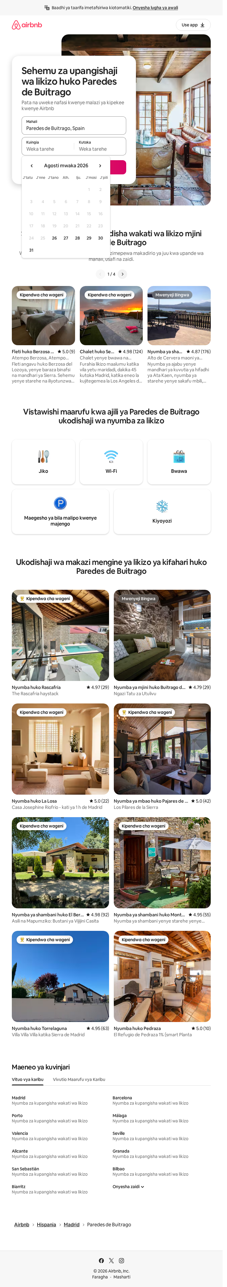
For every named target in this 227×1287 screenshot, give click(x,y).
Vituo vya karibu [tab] (27, 1079)
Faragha (100, 1277)
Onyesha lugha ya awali (155, 7)
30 (100, 238)
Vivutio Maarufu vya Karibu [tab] (79, 1079)
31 (31, 250)
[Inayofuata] (122, 274)
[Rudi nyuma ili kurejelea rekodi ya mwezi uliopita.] (32, 166)
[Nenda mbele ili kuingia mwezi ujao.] (100, 166)
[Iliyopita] (100, 274)
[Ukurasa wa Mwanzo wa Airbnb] (27, 24)
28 (77, 238)
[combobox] (73, 128)
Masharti (122, 1277)
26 (54, 238)
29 (89, 238)
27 (66, 238)
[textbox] (47, 148)
